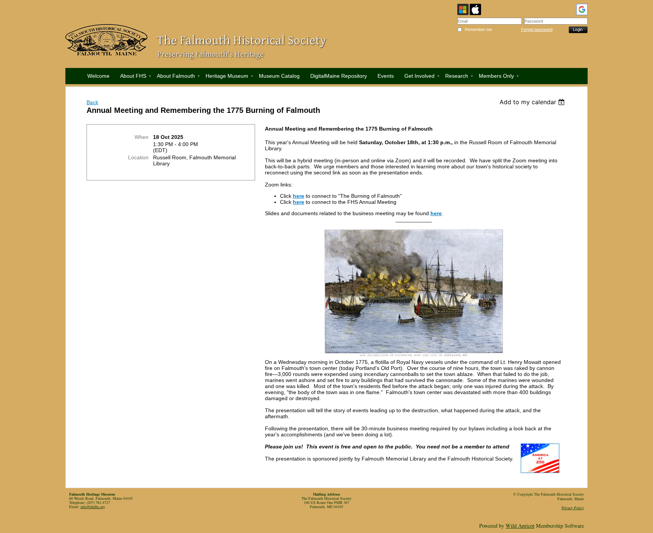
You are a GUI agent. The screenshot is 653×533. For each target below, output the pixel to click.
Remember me (478, 29)
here (298, 202)
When (142, 137)
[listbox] (533, 101)
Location (138, 157)
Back (92, 102)
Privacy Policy (573, 507)
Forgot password (536, 29)
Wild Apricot (520, 525)
